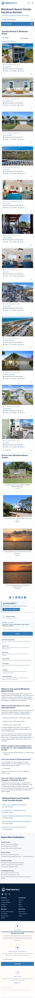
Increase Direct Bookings (7, 911)
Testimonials (4, 913)
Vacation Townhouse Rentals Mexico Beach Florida (17, 816)
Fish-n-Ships (6, 203)
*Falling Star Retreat (9, 374)
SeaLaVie (5, 272)
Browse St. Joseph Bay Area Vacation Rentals (16, 15)
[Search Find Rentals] (28, 3)
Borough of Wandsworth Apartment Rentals (11, 848)
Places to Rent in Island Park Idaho (9, 866)
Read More (17, 488)
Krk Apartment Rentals (28, 856)
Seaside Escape (7, 135)
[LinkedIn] (6, 894)
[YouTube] (2, 894)
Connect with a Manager (11, 609)
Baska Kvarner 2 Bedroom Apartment (10, 854)
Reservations (22, 911)
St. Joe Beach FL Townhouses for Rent (14, 810)
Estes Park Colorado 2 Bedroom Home (10, 874)
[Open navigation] (32, 3)
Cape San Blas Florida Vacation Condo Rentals (16, 821)
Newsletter (3, 906)
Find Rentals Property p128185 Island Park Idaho (12, 862)
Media (20, 904)
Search (17, 633)
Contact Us (17, 982)
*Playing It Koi (7, 67)
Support (20, 915)
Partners (3, 918)
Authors (20, 906)
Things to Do (4, 904)
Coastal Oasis (7, 408)
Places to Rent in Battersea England (9, 844)
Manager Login (4, 915)
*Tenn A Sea (6, 306)
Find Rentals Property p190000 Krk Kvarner (11, 856)
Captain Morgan (7, 237)
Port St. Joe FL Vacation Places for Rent (14, 805)
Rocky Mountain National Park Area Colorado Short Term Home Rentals (16, 877)
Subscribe (17, 964)
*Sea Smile (6, 169)
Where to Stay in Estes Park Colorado (10, 872)
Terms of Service (23, 913)
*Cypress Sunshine (8, 340)
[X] (9, 894)
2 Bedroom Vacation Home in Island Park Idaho (12, 864)
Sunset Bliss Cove (8, 101)
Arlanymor (6, 442)
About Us (21, 900)
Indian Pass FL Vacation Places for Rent (14, 827)
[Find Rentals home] (9, 3)
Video (20, 902)
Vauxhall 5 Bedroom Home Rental (9, 846)
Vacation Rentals (5, 900)
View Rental (31, 74)
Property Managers (5, 902)
